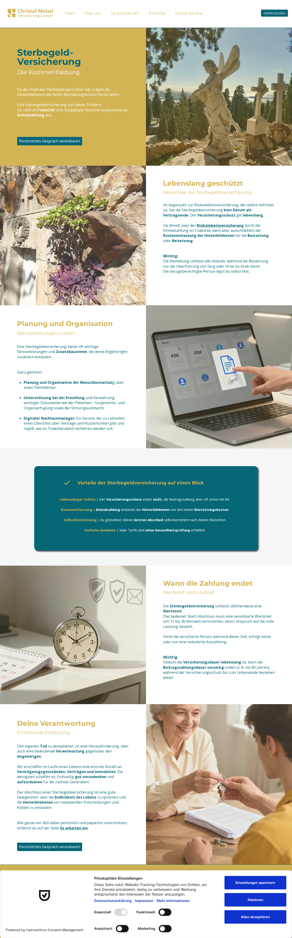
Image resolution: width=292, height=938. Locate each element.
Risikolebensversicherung (220, 225)
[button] (162, 13)
